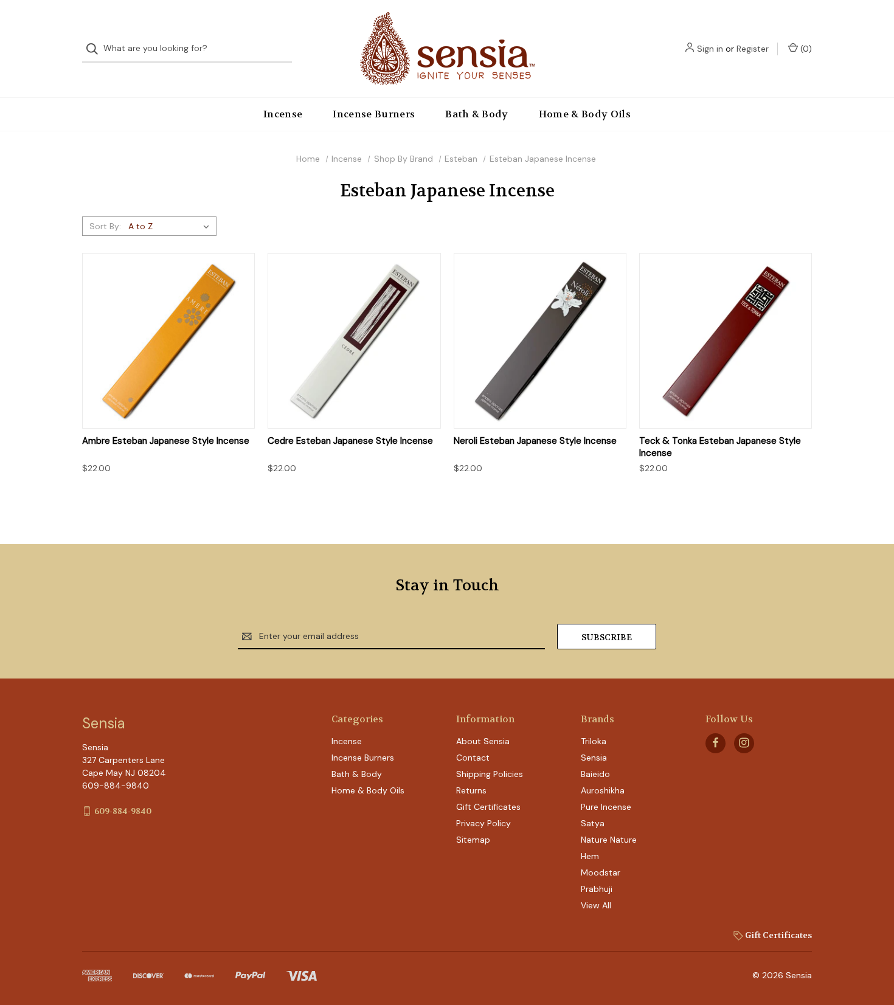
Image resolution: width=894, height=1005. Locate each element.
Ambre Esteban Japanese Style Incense (165, 441)
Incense (282, 114)
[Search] (95, 49)
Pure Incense (606, 806)
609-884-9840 (122, 811)
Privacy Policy (483, 823)
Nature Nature (609, 839)
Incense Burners (374, 114)
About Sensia (483, 741)
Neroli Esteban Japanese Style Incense (535, 441)
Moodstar (600, 872)
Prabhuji (596, 888)
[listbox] (171, 226)
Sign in (710, 48)
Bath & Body (476, 114)
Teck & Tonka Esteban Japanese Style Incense (720, 447)
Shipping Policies (489, 773)
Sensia (594, 757)
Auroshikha (603, 790)
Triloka (593, 741)
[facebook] (715, 742)
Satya (593, 823)
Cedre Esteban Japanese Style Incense (350, 441)
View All (596, 905)
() (805, 48)
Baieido (595, 773)
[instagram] (744, 742)
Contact (473, 757)
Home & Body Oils (585, 114)
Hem (590, 856)
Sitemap (473, 839)
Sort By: (105, 226)
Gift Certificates (488, 806)
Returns (471, 790)
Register (752, 48)
